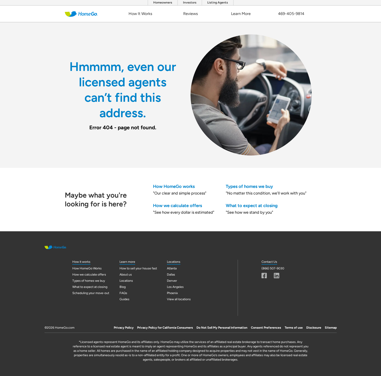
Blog (123, 287)
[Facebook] (264, 275)
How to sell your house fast (138, 268)
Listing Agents (217, 2)
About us (126, 274)
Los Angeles (175, 287)
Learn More (241, 13)
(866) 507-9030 (272, 268)
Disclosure (313, 328)
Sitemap (331, 328)
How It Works (140, 13)
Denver (172, 281)
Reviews (190, 13)
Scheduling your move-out (90, 293)
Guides (124, 299)
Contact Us (269, 262)
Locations (126, 281)
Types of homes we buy (249, 186)
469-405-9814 (291, 13)
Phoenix (172, 293)
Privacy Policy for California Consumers (165, 328)
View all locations (179, 299)
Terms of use (294, 328)
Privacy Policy (124, 328)
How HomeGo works (174, 186)
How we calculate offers (177, 205)
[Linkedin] (276, 275)
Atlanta (172, 268)
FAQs (123, 293)
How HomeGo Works (87, 268)
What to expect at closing (252, 205)
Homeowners (162, 2)
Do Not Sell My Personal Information (221, 328)
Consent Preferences (266, 328)
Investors (189, 2)
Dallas (171, 274)
